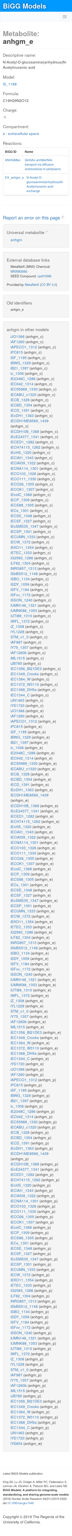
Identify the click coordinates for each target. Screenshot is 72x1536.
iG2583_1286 (22, 557)
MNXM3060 (19, 271)
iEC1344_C (21, 694)
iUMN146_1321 (24, 605)
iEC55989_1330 (25, 389)
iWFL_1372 (21, 621)
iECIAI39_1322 (24, 462)
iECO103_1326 (24, 473)
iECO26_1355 (23, 483)
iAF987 (17, 642)
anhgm (16, 239)
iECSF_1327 (22, 520)
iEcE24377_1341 (25, 436)
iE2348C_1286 (23, 378)
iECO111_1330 (24, 478)
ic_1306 (18, 373)
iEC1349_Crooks (25, 673)
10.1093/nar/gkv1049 (20, 1503)
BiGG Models (24, 6)
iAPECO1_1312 (24, 346)
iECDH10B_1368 (25, 431)
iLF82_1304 (21, 563)
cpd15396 (44, 275)
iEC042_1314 (22, 383)
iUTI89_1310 (22, 615)
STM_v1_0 (20, 636)
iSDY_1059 (20, 584)
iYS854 (17, 1443)
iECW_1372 (21, 541)
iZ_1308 (18, 626)
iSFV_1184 (20, 589)
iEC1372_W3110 (25, 684)
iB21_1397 (20, 368)
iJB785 (17, 663)
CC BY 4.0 (48, 284)
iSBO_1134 (21, 578)
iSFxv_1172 (21, 594)
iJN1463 (18, 700)
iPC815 (17, 352)
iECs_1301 (20, 510)
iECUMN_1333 (23, 536)
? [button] (62, 217)
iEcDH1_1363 (23, 415)
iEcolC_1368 (22, 494)
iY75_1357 (20, 647)
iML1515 (18, 658)
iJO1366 (18, 336)
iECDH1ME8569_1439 (30, 420)
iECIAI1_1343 (23, 457)
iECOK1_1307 (23, 489)
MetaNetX (32, 284)
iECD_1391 (21, 410)
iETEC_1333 (22, 552)
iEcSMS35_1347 (25, 526)
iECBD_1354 (22, 404)
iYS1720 (18, 705)
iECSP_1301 (22, 531)
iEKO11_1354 (23, 547)
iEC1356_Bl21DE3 (27, 668)
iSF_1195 (19, 357)
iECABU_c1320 (24, 394)
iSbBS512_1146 (25, 573)
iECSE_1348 (22, 515)
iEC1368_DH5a (24, 689)
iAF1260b (19, 652)
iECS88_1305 (23, 504)
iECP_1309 (21, 499)
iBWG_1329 (21, 362)
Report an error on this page (32, 217)
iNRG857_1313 (24, 568)
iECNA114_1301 (25, 468)
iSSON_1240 (22, 599)
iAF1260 (18, 341)
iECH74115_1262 (26, 447)
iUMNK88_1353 (24, 610)
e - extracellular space (21, 133)
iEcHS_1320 (21, 452)
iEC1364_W (21, 678)
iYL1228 (18, 631)
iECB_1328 (21, 399)
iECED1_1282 (23, 441)
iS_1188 (10, 83)
